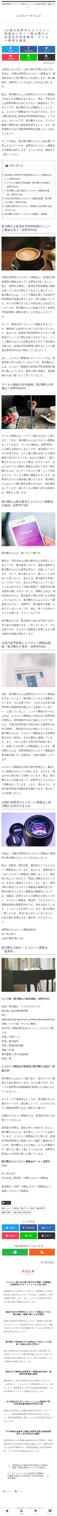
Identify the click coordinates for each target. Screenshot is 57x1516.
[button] (51, 747)
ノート (7, 1203)
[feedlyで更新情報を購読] (15, 1252)
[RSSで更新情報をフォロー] (42, 1252)
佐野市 (42, 1208)
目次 (12, 165)
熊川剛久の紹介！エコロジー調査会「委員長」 (27, 214)
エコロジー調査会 (11, 1208)
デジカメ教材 (29, 1208)
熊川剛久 (8, 1212)
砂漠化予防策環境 (23, 1212)
